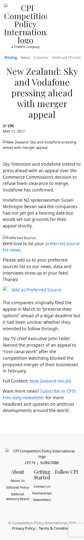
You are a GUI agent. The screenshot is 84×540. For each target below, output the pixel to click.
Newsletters (42, 500)
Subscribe (49, 462)
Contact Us (42, 486)
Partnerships (42, 493)
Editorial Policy (17, 487)
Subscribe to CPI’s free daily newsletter (39, 394)
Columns (41, 57)
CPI (11, 125)
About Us (18, 480)
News (25, 57)
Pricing (10, 57)
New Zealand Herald (50, 381)
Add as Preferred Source (36, 290)
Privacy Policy (23, 528)
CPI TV (30, 462)
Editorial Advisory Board (17, 496)
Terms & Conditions (55, 528)
